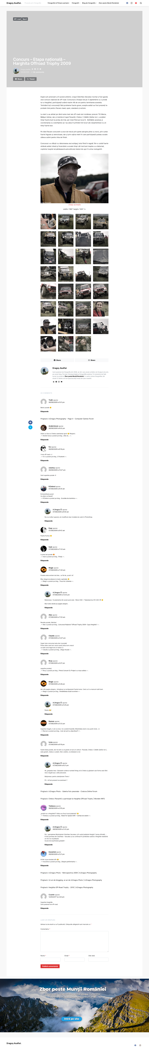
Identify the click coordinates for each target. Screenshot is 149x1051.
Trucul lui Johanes (65, 581)
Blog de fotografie (88, 3)
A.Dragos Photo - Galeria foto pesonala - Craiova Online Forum (73, 791)
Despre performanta (68, 861)
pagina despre (63, 604)
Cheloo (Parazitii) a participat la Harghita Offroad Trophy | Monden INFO (77, 799)
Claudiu (52, 636)
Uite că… (66, 436)
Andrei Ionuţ (53, 426)
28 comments (38, 72)
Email (67, 956)
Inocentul (52, 852)
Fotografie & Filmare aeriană (58, 3)
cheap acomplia (74, 205)
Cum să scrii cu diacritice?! (69, 731)
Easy (50, 528)
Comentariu (45, 929)
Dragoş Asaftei (26, 69)
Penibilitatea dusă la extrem (68, 691)
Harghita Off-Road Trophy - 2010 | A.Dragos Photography (71, 887)
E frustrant (61, 456)
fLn (50, 447)
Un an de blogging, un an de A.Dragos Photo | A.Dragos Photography (75, 880)
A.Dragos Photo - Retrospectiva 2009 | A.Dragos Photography (73, 873)
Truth (51, 400)
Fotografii (75, 3)
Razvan (51, 721)
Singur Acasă (64, 650)
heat (50, 547)
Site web (91, 956)
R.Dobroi (52, 486)
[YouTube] (136, 3)
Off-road (17, 19)
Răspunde (45, 411)
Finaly (60, 556)
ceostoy (52, 468)
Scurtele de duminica (68, 498)
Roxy (50, 661)
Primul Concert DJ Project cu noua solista (72, 670)
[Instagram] (131, 3)
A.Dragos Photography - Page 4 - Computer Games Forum (71, 419)
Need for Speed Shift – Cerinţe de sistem (74, 815)
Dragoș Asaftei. (14, 3)
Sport (25, 19)
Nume (43, 956)
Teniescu (52, 806)
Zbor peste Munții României (109, 3)
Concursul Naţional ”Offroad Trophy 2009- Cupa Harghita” (77, 624)
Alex (50, 615)
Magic (51, 568)
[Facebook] (127, 3)
